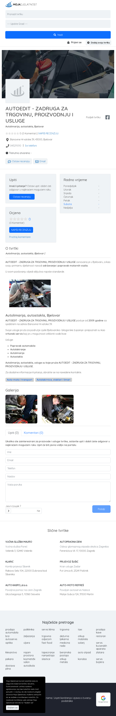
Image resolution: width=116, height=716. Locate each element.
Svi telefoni (31, 145)
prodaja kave (100, 631)
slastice (46, 659)
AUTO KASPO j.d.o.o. (16, 585)
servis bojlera (100, 661)
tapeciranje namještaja (48, 654)
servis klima (48, 629)
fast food (47, 642)
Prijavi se (76, 42)
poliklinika (29, 629)
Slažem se (12, 707)
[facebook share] (108, 117)
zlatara (100, 652)
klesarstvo (11, 652)
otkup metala (64, 661)
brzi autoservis (11, 638)
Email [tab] (42, 161)
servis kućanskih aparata (101, 645)
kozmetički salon (29, 661)
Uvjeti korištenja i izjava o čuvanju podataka (72, 699)
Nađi (60, 34)
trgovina (64, 629)
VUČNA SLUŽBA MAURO (18, 541)
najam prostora (29, 654)
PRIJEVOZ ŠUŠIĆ (69, 561)
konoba (82, 659)
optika (9, 642)
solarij (81, 642)
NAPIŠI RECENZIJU (48, 133)
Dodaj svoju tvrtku (100, 42)
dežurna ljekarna (64, 638)
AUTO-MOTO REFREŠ (72, 585)
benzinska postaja (65, 654)
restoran (101, 636)
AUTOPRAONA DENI (71, 541)
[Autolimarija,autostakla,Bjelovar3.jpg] (58, 409)
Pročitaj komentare (20, 236)
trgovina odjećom (47, 638)
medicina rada (65, 644)
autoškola (29, 665)
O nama (47, 697)
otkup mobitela (83, 638)
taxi (80, 629)
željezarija (29, 636)
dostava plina (10, 667)
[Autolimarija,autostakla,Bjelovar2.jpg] (21, 409)
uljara (27, 642)
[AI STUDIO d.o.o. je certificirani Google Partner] (103, 699)
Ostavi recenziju (20, 161)
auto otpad (84, 652)
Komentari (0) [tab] (33, 433)
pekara (9, 659)
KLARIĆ (9, 561)
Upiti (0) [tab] (13, 433)
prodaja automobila (11, 631)
